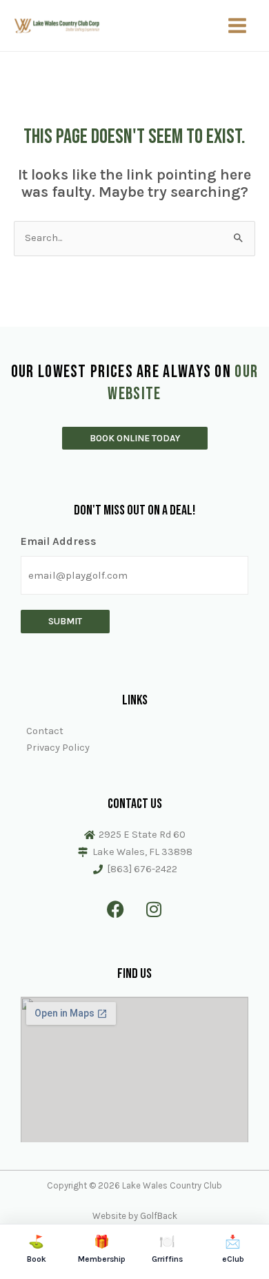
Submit (65, 620)
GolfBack (158, 1216)
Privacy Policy (58, 747)
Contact (44, 731)
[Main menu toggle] (237, 26)
